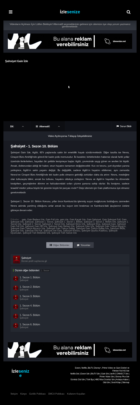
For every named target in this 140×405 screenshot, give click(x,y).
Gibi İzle (106, 382)
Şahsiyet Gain (109, 224)
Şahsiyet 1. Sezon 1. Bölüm (68, 221)
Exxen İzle (85, 374)
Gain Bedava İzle (35, 219)
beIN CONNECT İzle (119, 374)
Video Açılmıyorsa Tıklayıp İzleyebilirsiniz (70, 136)
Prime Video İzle (107, 376)
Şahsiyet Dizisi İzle (75, 224)
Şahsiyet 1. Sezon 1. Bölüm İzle (100, 221)
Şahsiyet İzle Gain (53, 230)
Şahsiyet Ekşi (93, 224)
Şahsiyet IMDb (117, 228)
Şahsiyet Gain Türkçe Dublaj (60, 228)
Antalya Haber (122, 379)
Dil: (12, 126)
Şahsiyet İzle (17, 230)
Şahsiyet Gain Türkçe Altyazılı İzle (28, 228)
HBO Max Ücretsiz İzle (105, 379)
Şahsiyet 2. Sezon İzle (53, 224)
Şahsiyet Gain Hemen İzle (61, 226)
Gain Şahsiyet (94, 219)
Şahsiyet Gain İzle (85, 226)
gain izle (64, 219)
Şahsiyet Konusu (71, 230)
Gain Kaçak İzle (78, 219)
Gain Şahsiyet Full (111, 219)
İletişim (14, 394)
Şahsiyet (29, 221)
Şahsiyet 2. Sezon (32, 224)
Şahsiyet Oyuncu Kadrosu (94, 230)
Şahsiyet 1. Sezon (44, 221)
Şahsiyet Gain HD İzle (36, 226)
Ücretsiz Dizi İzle (78, 379)
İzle (70, 11)
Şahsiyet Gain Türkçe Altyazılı (110, 226)
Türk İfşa (90, 379)
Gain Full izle (52, 219)
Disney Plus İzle (122, 376)
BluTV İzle (95, 374)
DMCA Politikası (56, 394)
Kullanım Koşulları (76, 394)
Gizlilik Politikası (37, 394)
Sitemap (125, 382)
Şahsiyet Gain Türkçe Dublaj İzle (92, 228)
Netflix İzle (74, 374)
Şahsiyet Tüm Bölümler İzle (36, 233)
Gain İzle (105, 374)
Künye (23, 394)
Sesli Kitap (116, 382)
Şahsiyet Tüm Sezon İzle (64, 233)
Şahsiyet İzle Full (33, 230)
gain (24, 219)
